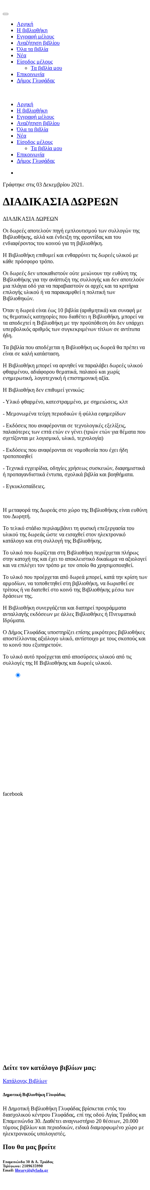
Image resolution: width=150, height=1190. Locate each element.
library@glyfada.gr (31, 1170)
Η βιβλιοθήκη (32, 30)
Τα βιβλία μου (46, 68)
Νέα (21, 55)
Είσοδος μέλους (35, 62)
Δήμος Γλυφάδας (36, 80)
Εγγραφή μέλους (35, 36)
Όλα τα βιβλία (32, 49)
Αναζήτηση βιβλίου (38, 43)
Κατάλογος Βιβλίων (25, 1081)
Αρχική (25, 24)
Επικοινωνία (30, 74)
